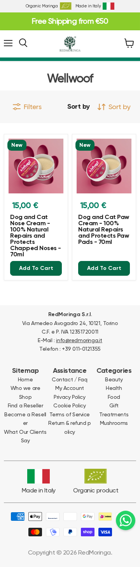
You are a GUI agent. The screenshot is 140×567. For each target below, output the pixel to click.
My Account (69, 388)
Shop (25, 397)
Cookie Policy (69, 405)
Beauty (113, 379)
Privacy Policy (69, 397)
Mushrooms (114, 423)
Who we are (25, 388)
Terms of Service (69, 414)
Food (114, 397)
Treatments (113, 414)
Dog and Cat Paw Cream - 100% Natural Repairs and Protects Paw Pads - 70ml (103, 229)
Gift (114, 405)
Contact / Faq (70, 379)
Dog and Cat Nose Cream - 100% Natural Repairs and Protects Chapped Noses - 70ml (35, 236)
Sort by (78, 106)
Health (114, 388)
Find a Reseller (25, 405)
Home (25, 379)
